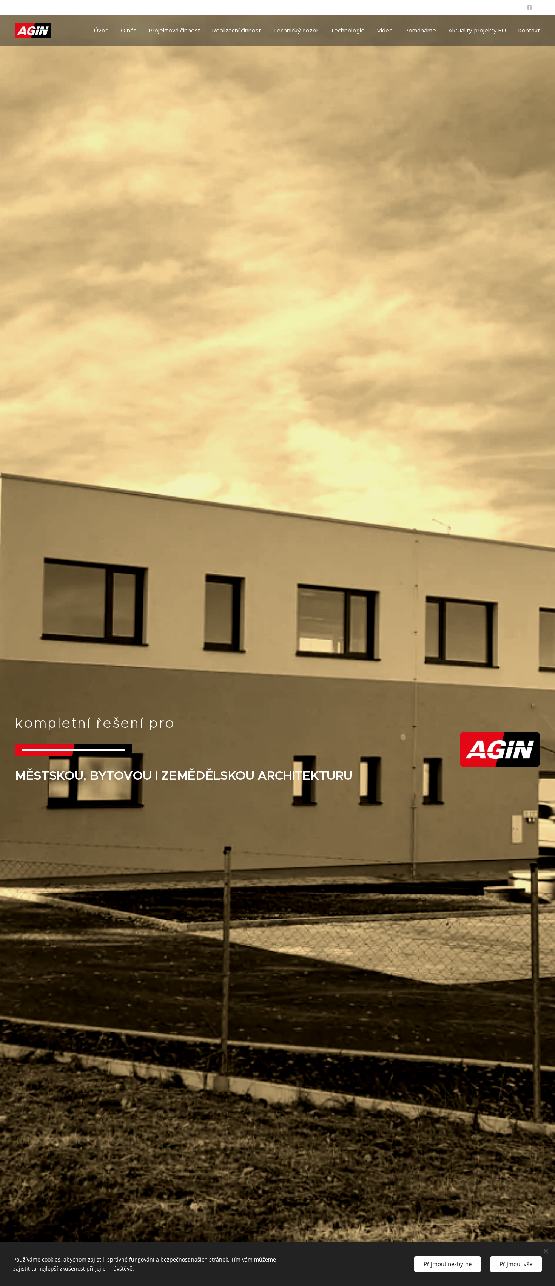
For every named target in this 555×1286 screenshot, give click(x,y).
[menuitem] (103, 30)
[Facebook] (529, 7)
